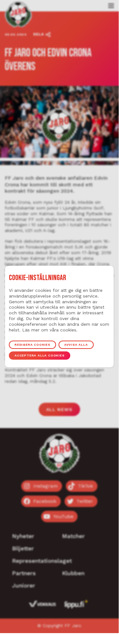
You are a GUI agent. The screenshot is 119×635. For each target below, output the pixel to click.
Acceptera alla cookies (40, 355)
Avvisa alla (76, 344)
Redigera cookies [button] (32, 344)
